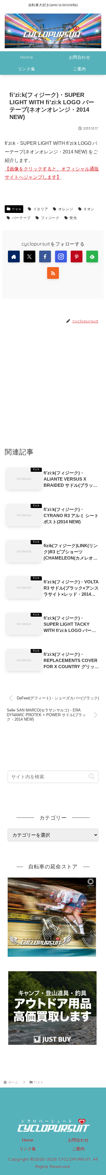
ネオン (89, 209)
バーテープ (21, 218)
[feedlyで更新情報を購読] (92, 256)
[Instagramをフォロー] (61, 256)
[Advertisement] (53, 385)
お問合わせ (78, 1140)
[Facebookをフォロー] (45, 256)
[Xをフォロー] (29, 256)
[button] (91, 776)
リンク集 (27, 1148)
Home (27, 1140)
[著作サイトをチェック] (14, 256)
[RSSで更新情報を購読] (53, 273)
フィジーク (50, 218)
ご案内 (78, 1148)
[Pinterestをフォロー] (76, 256)
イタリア (40, 209)
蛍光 (73, 218)
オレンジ (65, 209)
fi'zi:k (16, 209)
